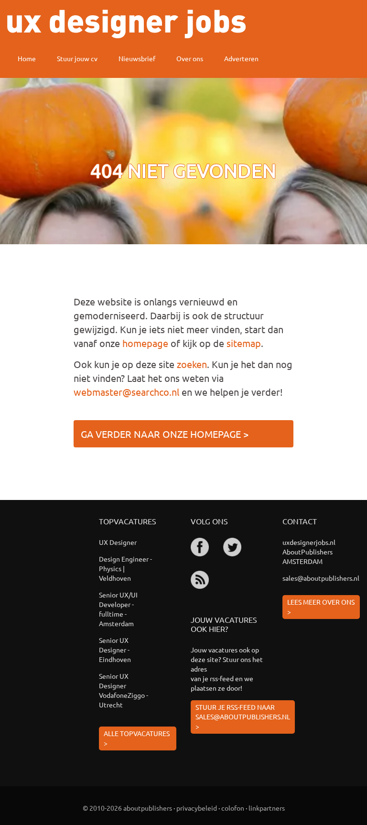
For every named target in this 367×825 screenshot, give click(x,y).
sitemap (244, 343)
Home (27, 58)
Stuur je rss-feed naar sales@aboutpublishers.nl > (242, 716)
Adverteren (241, 58)
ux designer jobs (126, 24)
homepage (145, 343)
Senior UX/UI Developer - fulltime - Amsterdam (118, 609)
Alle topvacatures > (137, 738)
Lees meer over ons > (321, 606)
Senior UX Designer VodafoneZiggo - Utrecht (123, 690)
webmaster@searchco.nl (126, 392)
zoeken (192, 364)
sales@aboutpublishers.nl (320, 578)
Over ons (189, 58)
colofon (232, 807)
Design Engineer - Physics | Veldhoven (125, 568)
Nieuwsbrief (137, 58)
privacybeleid (196, 807)
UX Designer (118, 542)
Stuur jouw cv (77, 58)
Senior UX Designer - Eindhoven (115, 649)
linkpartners (266, 807)
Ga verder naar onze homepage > (164, 434)
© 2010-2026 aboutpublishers (127, 807)
